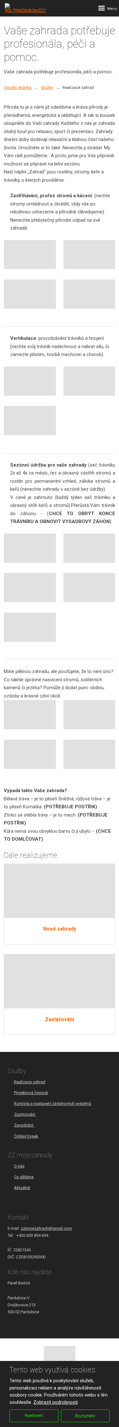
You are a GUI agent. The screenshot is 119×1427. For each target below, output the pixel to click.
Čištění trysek (26, 1136)
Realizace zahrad (29, 1082)
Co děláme (24, 1177)
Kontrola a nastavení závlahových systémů (52, 1103)
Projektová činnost (31, 1092)
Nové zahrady (59, 929)
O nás (19, 1166)
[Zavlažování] (59, 981)
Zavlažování (59, 1019)
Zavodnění (24, 1125)
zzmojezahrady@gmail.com (46, 1228)
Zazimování (25, 1114)
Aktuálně (22, 1187)
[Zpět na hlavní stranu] (25, 8)
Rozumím (85, 1416)
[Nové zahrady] (59, 891)
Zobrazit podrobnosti (55, 1402)
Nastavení (34, 1415)
